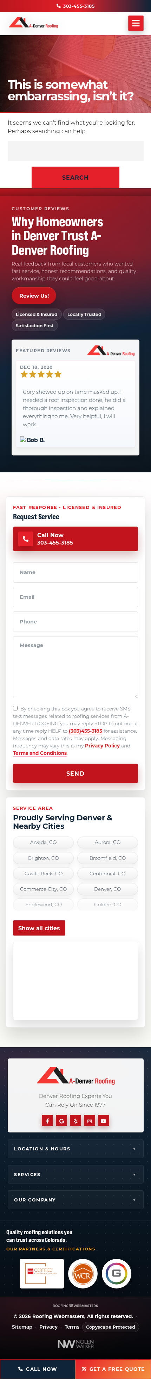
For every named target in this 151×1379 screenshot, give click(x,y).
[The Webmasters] (75, 1305)
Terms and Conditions (40, 753)
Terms (72, 1327)
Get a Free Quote (117, 1369)
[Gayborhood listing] (116, 1273)
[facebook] (47, 1120)
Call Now (41, 1369)
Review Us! (34, 295)
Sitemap (22, 1327)
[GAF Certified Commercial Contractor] (42, 1273)
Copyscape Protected (110, 1327)
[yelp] (75, 1120)
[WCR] (83, 1273)
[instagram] (89, 1120)
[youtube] (103, 1120)
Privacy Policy (102, 745)
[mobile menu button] (136, 23)
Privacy (48, 1327)
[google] (61, 1120)
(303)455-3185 (85, 730)
